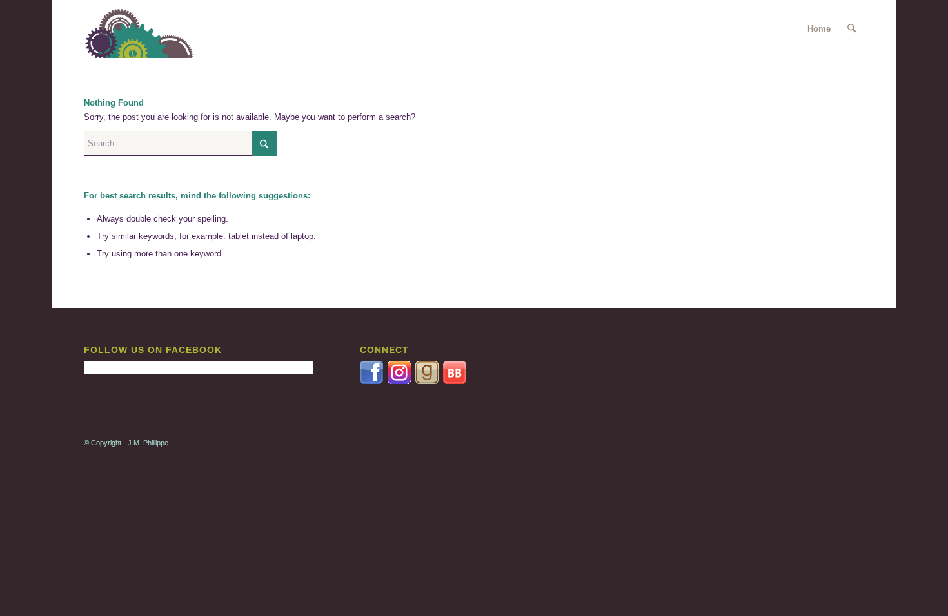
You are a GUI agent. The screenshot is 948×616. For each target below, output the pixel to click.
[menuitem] (851, 29)
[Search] (851, 29)
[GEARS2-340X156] (147, 29)
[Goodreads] (427, 381)
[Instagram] (401, 381)
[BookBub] (454, 381)
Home (819, 29)
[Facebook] (372, 381)
